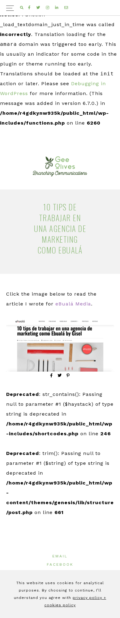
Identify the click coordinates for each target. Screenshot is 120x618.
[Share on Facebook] (51, 375)
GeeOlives (60, 166)
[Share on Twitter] (60, 375)
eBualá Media (73, 304)
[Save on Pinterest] (68, 375)
